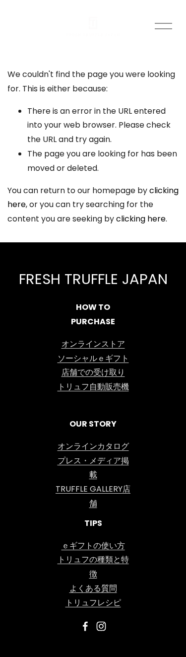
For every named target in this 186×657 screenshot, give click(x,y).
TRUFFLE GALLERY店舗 (93, 497)
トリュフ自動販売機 (93, 387)
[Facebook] (85, 626)
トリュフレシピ (93, 603)
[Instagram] (101, 626)
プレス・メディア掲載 (93, 468)
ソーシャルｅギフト (93, 359)
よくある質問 (93, 589)
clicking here (141, 219)
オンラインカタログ (93, 446)
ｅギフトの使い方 (93, 546)
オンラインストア (93, 344)
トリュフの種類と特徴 (93, 567)
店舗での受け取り (93, 372)
